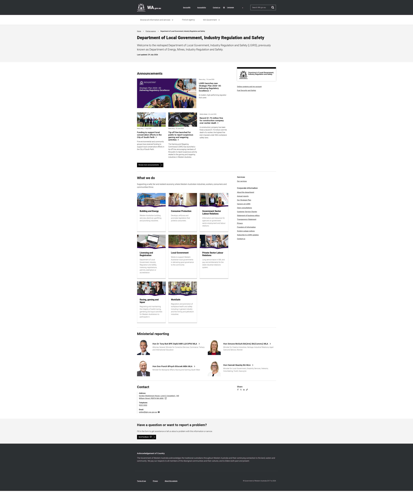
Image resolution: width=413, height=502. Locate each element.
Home (139, 31)
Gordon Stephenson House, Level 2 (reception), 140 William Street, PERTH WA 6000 (159, 397)
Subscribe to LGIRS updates (248, 235)
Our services (242, 181)
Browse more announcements (149, 165)
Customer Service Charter (247, 211)
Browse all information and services (155, 19)
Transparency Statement (246, 219)
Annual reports (243, 196)
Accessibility (201, 7)
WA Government (210, 19)
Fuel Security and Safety (246, 90)
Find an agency (188, 19)
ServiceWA (186, 7)
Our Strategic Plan (244, 200)
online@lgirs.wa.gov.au (148, 412)
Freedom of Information (246, 227)
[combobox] (235, 7)
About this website (171, 481)
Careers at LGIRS (243, 204)
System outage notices (246, 231)
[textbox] (235, 7)
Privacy (240, 223)
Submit (273, 7)
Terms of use (141, 481)
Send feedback (144, 437)
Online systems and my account (249, 86)
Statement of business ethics (248, 215)
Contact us (216, 7)
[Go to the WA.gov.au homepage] (149, 7)
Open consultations (244, 208)
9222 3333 (143, 405)
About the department (245, 192)
